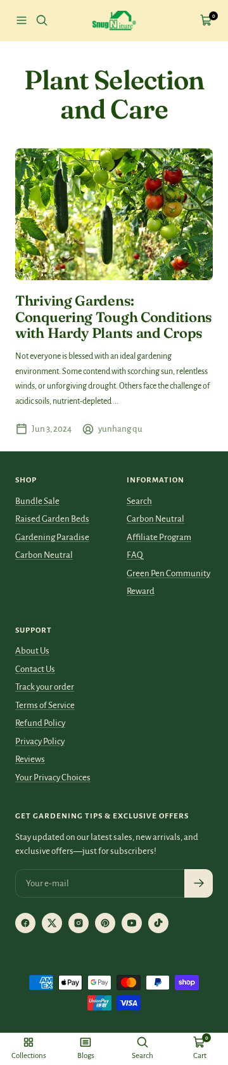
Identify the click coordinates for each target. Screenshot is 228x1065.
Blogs (85, 1056)
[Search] (41, 20)
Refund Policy (40, 723)
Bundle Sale (37, 501)
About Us (32, 650)
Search (139, 501)
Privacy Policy (40, 741)
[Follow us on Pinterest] (105, 923)
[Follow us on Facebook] (25, 923)
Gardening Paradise (52, 537)
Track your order (44, 687)
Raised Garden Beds (52, 519)
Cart (199, 1056)
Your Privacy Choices (53, 777)
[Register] (198, 883)
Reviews (30, 759)
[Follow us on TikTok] (158, 923)
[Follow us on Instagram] (78, 923)
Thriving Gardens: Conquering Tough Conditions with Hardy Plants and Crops (113, 317)
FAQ (135, 555)
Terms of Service (45, 705)
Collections (28, 1056)
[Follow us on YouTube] (132, 923)
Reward (141, 591)
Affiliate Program (159, 537)
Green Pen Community (168, 573)
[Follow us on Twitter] (52, 923)
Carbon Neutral (44, 555)
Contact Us (35, 669)
